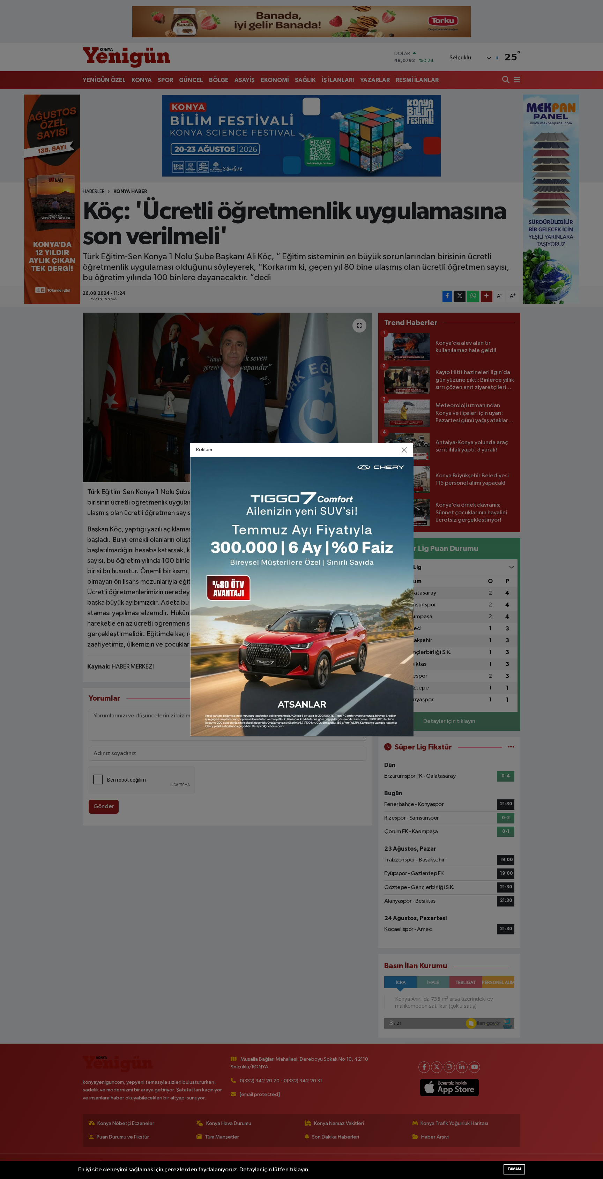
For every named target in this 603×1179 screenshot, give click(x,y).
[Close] (404, 449)
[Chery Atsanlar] (302, 596)
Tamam (514, 1169)
